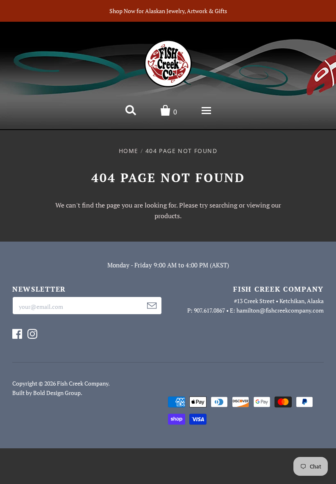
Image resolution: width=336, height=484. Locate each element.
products (167, 215)
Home (128, 151)
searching (223, 205)
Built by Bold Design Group (46, 393)
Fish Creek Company (82, 383)
